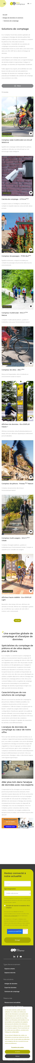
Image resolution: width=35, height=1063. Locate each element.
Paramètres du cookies (17, 1047)
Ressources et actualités (12, 1002)
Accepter (17, 1051)
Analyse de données (11, 983)
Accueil (5, 15)
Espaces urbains (10, 968)
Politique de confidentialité (10, 915)
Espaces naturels (10, 972)
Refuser (17, 1056)
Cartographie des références (14, 1006)
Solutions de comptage (12, 991)
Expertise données (10, 987)
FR (28, 3)
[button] (4, 4)
